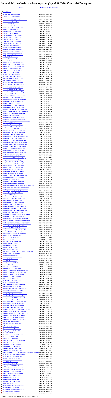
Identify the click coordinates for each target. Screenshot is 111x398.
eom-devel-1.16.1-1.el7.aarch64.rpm (12, 257)
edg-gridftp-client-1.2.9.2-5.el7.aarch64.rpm (14, 366)
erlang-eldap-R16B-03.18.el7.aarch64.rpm (14, 198)
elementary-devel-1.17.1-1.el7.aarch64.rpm (14, 340)
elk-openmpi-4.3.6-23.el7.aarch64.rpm (13, 331)
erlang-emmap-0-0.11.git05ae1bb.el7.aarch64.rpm (15, 196)
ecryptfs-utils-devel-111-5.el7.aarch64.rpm (13, 369)
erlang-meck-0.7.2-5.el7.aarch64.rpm (12, 160)
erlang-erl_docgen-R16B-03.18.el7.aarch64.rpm (15, 191)
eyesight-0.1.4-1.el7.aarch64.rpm (11, 16)
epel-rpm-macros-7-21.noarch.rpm (11, 253)
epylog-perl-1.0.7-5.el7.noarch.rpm (12, 245)
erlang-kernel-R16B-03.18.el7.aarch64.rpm (14, 161)
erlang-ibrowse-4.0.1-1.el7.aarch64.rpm (13, 169)
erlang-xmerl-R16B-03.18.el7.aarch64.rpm (14, 95)
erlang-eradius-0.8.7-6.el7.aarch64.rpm (13, 193)
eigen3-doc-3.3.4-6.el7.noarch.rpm (12, 348)
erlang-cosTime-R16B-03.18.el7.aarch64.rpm (14, 216)
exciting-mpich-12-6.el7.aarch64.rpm (12, 53)
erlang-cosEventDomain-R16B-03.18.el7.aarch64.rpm (17, 224)
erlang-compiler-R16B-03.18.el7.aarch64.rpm (14, 228)
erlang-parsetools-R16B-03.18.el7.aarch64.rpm (15, 142)
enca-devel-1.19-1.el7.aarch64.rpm (12, 280)
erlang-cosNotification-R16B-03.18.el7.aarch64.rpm (16, 220)
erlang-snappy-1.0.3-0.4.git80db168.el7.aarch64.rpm (16, 121)
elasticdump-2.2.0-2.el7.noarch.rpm (12, 344)
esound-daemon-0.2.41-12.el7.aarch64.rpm (14, 92)
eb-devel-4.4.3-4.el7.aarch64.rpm (11, 381)
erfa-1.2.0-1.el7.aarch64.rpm (10, 243)
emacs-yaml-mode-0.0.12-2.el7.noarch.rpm (14, 284)
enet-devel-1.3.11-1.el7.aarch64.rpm (12, 276)
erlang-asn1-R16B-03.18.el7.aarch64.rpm (13, 231)
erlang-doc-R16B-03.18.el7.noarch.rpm (13, 204)
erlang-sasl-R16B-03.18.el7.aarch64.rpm (13, 127)
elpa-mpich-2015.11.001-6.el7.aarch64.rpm (14, 315)
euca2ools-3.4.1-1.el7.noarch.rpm (11, 74)
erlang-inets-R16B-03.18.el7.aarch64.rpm (13, 165)
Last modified (44, 7)
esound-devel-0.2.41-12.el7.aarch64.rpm (13, 90)
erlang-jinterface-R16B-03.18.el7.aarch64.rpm (15, 163)
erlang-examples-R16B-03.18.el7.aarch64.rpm (15, 175)
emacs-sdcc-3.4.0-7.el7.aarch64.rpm (12, 286)
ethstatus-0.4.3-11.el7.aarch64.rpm (11, 76)
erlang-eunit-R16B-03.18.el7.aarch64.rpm (13, 177)
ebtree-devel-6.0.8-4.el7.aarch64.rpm (12, 377)
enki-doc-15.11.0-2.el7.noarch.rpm (12, 264)
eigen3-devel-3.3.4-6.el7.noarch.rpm (12, 350)
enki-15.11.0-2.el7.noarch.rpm (10, 266)
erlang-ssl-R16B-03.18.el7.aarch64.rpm (13, 115)
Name (21, 7)
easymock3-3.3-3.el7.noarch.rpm (11, 391)
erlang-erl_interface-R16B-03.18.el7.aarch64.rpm (15, 189)
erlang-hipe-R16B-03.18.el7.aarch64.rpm (13, 171)
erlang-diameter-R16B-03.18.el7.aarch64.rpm (14, 206)
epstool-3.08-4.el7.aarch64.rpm (11, 249)
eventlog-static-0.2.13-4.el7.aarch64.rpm (13, 64)
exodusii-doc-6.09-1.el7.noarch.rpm (12, 25)
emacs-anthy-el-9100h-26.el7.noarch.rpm (13, 305)
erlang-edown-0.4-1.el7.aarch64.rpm (12, 200)
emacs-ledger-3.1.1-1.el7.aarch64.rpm (12, 292)
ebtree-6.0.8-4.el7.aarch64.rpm (11, 379)
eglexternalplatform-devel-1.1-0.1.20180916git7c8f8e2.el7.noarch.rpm (21, 352)
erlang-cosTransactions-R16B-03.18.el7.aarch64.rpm (16, 214)
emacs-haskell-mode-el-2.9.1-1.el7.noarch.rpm (15, 294)
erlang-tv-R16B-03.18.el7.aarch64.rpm (13, 103)
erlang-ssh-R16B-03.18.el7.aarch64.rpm (13, 117)
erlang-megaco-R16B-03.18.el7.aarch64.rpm (14, 158)
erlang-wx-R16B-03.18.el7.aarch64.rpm (13, 97)
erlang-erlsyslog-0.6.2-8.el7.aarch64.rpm (13, 183)
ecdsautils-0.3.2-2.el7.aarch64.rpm (11, 375)
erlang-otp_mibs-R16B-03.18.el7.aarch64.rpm (15, 144)
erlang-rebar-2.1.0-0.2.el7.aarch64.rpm (13, 134)
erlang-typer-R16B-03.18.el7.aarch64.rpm (13, 101)
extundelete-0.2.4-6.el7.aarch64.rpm (12, 18)
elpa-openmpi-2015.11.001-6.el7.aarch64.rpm (14, 311)
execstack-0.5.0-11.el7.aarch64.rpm (12, 47)
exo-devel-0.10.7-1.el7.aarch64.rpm (12, 31)
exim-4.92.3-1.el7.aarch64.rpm (11, 45)
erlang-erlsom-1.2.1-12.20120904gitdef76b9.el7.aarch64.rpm (18, 185)
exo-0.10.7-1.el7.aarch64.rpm (10, 33)
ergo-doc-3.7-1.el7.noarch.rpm (11, 237)
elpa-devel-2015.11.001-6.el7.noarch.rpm (13, 317)
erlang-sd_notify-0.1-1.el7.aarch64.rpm (13, 125)
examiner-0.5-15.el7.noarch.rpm (11, 59)
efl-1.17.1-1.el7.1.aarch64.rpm (10, 362)
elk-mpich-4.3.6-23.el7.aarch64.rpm (12, 332)
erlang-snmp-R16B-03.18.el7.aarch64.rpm (14, 119)
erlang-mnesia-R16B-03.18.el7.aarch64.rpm (14, 156)
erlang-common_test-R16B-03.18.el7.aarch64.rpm (16, 229)
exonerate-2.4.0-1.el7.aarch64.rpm (11, 24)
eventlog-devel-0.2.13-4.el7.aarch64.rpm (13, 66)
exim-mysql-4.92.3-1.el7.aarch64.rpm (12, 39)
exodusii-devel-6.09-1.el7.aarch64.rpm (13, 27)
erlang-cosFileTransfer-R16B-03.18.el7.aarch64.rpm (16, 222)
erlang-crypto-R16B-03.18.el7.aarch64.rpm (14, 212)
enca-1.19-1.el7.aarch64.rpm (10, 282)
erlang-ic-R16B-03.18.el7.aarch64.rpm (13, 167)
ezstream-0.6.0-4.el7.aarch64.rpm (11, 14)
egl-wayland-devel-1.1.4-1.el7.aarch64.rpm (14, 354)
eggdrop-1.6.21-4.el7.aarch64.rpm (11, 358)
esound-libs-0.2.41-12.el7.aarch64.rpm (13, 88)
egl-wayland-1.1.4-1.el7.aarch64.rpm (12, 356)
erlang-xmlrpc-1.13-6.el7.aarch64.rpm (12, 93)
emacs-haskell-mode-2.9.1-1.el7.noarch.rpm (14, 296)
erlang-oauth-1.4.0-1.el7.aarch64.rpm (12, 154)
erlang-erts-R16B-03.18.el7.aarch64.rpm (13, 181)
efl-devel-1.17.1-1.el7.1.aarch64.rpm (12, 360)
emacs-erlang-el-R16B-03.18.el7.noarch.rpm (14, 301)
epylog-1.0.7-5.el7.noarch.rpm (10, 247)
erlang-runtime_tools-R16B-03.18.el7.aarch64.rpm (16, 128)
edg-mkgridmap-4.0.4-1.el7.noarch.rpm (13, 364)
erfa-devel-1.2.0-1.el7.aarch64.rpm (12, 241)
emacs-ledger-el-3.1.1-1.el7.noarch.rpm (13, 290)
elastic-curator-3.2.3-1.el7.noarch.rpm (12, 346)
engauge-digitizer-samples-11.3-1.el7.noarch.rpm (15, 270)
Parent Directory (7, 12)
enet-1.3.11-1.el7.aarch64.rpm (10, 278)
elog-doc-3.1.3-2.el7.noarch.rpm (11, 321)
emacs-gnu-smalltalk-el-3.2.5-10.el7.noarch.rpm (15, 297)
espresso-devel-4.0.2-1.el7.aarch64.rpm (13, 82)
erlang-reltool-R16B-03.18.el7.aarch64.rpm (14, 132)
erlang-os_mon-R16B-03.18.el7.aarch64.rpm (14, 146)
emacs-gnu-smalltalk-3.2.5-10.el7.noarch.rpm (14, 299)
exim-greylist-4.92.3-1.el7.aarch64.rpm (13, 43)
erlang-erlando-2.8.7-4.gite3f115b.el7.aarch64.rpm (16, 187)
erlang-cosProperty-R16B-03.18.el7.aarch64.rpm (15, 218)
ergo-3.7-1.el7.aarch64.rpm (10, 239)
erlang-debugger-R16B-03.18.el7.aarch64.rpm (15, 210)
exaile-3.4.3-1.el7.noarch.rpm (10, 60)
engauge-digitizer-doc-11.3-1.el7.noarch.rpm (14, 272)
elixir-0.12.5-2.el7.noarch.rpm (10, 338)
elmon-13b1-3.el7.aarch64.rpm (11, 327)
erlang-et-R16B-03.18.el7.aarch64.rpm (13, 179)
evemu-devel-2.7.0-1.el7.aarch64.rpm (12, 70)
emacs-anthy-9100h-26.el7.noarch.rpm (13, 307)
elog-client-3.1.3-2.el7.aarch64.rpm (12, 323)
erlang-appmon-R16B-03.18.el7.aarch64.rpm (14, 233)
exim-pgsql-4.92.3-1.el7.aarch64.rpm (12, 37)
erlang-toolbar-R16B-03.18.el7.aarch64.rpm (14, 107)
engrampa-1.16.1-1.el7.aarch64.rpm (12, 268)
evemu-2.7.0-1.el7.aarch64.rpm (11, 72)
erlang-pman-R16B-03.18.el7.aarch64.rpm (14, 138)
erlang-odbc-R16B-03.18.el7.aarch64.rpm (13, 150)
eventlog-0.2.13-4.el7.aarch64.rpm (12, 68)
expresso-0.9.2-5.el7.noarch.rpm (11, 22)
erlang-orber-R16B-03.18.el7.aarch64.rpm (14, 148)
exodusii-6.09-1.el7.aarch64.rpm (11, 29)
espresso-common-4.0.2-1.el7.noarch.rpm (13, 84)
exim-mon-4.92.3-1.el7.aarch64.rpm (12, 41)
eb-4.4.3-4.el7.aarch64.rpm (10, 383)
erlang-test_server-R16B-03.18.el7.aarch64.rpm (15, 109)
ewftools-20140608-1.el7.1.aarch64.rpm (13, 62)
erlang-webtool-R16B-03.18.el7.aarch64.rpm (14, 99)
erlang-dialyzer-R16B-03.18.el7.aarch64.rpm (14, 208)
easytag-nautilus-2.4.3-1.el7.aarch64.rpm (13, 385)
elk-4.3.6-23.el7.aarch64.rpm (10, 336)
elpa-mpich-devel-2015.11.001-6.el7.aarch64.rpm (15, 313)
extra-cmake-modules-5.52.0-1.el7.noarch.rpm (15, 20)
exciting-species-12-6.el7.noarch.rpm (12, 49)
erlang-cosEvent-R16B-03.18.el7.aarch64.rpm (15, 226)
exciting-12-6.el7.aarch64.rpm (10, 57)
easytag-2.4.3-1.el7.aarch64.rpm (11, 387)
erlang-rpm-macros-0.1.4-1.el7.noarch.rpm (14, 130)
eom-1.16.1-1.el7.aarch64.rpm (10, 259)
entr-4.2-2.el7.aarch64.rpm (9, 261)
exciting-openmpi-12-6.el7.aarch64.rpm (13, 51)
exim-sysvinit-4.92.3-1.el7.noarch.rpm (12, 35)
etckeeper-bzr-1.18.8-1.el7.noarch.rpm (13, 78)
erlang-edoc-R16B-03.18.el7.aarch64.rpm (13, 202)
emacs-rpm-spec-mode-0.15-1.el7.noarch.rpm (14, 288)
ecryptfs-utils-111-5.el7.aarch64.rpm (12, 371)
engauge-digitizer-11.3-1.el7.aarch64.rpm (13, 274)
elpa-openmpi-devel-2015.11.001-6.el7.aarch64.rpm (16, 309)
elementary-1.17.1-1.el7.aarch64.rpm (12, 342)
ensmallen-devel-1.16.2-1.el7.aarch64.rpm (13, 263)
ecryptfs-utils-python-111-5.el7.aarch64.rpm (14, 367)
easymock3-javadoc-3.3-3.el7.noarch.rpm (13, 389)
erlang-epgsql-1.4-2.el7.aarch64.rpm (12, 195)
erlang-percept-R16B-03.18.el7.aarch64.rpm (14, 140)
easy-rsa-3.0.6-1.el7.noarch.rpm (11, 393)
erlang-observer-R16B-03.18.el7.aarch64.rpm (14, 152)
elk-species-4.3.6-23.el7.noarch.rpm (12, 329)
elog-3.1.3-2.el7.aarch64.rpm (10, 325)
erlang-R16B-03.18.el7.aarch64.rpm (12, 235)
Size (50, 7)
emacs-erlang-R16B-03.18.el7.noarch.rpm (13, 303)
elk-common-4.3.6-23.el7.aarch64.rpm (13, 334)
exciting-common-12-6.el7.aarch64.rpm (13, 55)
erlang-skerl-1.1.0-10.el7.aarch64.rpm (12, 123)
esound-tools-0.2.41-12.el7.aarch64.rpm (13, 86)
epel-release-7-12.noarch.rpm (10, 255)
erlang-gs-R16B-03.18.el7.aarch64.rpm (13, 173)
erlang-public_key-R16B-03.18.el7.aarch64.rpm (15, 136)
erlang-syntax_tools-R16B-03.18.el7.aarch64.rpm (15, 111)
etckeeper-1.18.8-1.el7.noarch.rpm (11, 80)
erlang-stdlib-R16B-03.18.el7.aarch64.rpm (14, 113)
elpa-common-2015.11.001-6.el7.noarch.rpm (14, 319)
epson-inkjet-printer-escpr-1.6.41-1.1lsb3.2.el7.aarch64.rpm (18, 251)
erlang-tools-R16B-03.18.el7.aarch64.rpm (13, 105)
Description (55, 7)
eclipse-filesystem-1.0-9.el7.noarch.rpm (13, 373)
